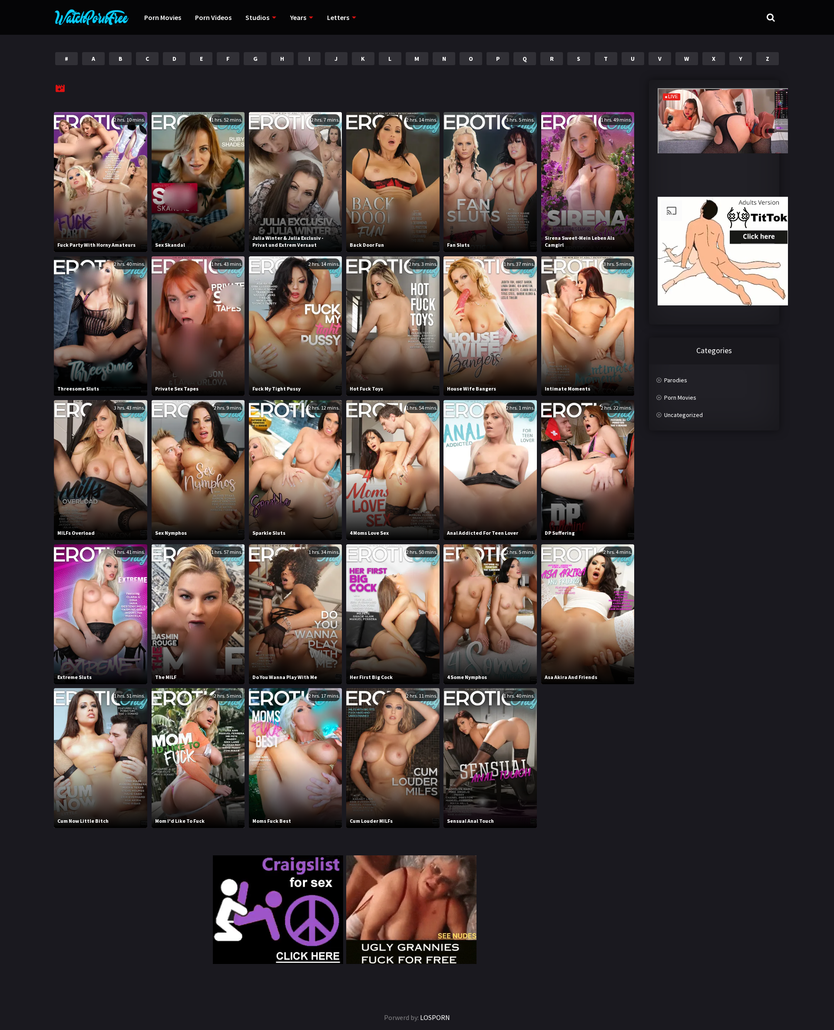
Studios (257, 17)
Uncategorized (683, 415)
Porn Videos (213, 17)
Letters (338, 17)
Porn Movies (162, 17)
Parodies (675, 380)
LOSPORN (435, 1017)
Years (298, 17)
